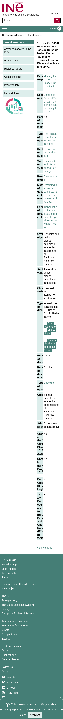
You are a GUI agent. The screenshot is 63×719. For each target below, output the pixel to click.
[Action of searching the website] (57, 20)
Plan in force (11, 60)
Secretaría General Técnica (50, 98)
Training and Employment (16, 621)
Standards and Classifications (19, 584)
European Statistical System (18, 613)
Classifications (12, 76)
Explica (6, 638)
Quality (6, 609)
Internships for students (15, 625)
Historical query (13, 68)
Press (5, 577)
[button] (54, 29)
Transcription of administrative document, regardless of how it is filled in (50, 217)
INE (3, 35)
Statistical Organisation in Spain (22, 35)
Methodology (11, 93)
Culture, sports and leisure (50, 152)
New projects (9, 588)
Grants (5, 630)
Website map (9, 564)
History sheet (44, 547)
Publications (9, 655)
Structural (49, 382)
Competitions (9, 634)
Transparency (9, 600)
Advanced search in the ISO (17, 51)
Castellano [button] (54, 13)
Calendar (50, 326)
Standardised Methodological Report (50, 345)
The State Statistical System (18, 604)
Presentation (11, 85)
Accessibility (9, 573)
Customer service (12, 646)
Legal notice (9, 568)
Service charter (10, 659)
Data (50, 323)
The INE (6, 596)
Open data (8, 650)
